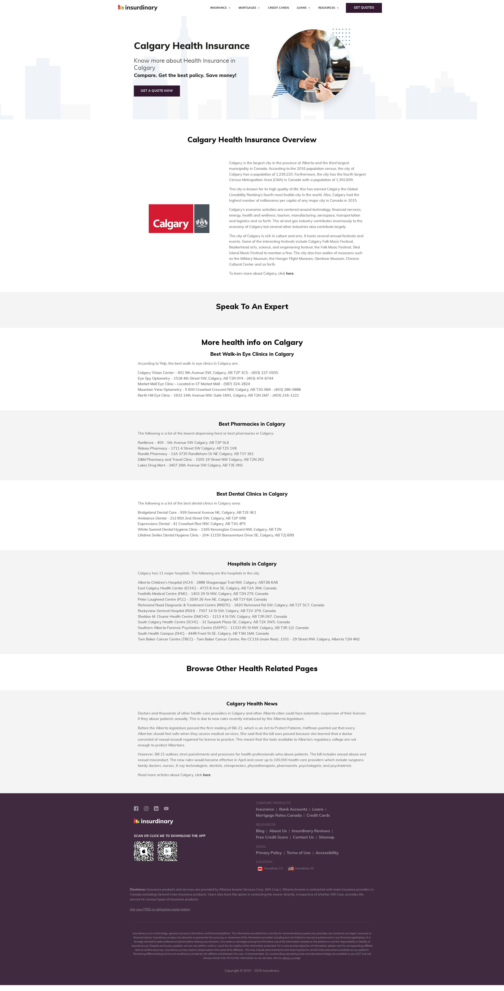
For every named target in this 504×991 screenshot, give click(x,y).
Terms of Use (299, 853)
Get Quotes (364, 7)
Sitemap (326, 837)
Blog (260, 831)
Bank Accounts (293, 809)
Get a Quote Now (157, 90)
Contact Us (303, 837)
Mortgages (247, 8)
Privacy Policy (269, 853)
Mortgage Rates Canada (279, 815)
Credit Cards (278, 8)
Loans (302, 8)
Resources (326, 8)
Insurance (218, 8)
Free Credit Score (272, 837)
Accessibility (327, 853)
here (290, 273)
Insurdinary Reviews (311, 831)
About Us (278, 831)
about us (288, 958)
